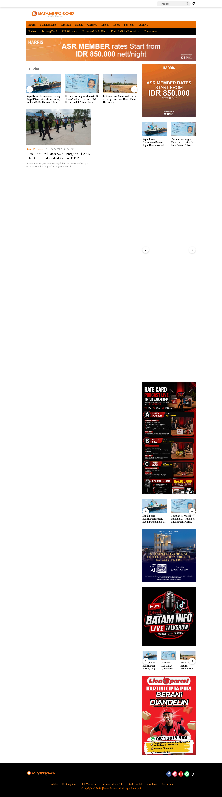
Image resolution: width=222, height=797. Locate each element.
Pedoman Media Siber (94, 31)
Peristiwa (38, 149)
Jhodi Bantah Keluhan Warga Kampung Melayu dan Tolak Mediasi (118, 99)
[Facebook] (168, 774)
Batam (31, 24)
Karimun (66, 24)
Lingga (105, 24)
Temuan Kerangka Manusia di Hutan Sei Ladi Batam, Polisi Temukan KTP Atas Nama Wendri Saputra (42, 99)
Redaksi (32, 31)
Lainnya (143, 24)
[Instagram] (174, 774)
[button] (187, 3)
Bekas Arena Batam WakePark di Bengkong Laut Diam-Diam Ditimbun (81, 99)
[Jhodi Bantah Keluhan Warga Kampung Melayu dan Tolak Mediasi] (120, 83)
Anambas (92, 24)
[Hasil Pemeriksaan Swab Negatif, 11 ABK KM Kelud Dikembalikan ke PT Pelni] (58, 127)
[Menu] (28, 3)
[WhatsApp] (186, 774)
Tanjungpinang (48, 24)
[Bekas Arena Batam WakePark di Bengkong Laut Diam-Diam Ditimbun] (82, 83)
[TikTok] (193, 774)
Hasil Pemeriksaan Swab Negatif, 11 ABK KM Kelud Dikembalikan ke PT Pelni (58, 156)
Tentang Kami (49, 31)
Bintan (79, 24)
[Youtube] (180, 774)
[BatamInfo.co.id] (50, 14)
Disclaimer (150, 31)
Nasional (129, 24)
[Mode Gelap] (194, 3)
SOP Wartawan (69, 31)
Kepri (116, 24)
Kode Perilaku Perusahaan (125, 31)
